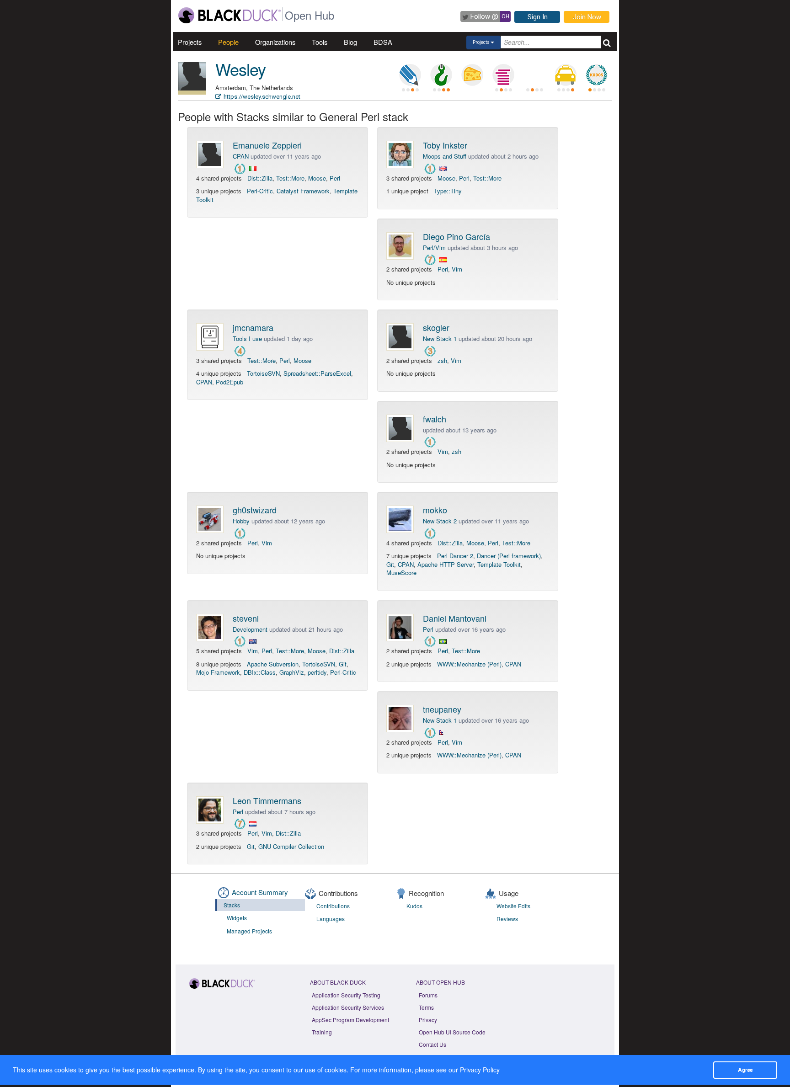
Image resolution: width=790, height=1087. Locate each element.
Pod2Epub (229, 382)
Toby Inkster (445, 145)
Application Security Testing (346, 995)
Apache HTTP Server (445, 564)
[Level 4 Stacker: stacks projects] (503, 75)
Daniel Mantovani (454, 618)
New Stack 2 (440, 521)
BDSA (383, 42)
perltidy (317, 672)
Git (390, 564)
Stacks (232, 905)
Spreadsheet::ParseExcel (317, 373)
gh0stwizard (255, 510)
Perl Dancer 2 (455, 555)
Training (322, 1032)
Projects (190, 42)
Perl (335, 178)
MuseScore (401, 572)
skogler (436, 327)
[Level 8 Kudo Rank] (597, 75)
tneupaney (442, 709)
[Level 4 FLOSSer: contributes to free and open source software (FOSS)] (534, 75)
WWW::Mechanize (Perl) (469, 664)
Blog (350, 42)
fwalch (434, 419)
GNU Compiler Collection (291, 846)
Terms (426, 1007)
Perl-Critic (260, 190)
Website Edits (513, 906)
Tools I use (247, 338)
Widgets (237, 918)
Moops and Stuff (444, 156)
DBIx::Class (260, 672)
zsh (442, 360)
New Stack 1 (440, 338)
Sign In (538, 17)
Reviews (507, 918)
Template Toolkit (499, 564)
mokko (435, 510)
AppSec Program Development (350, 1019)
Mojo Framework (218, 672)
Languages (330, 918)
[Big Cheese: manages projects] (472, 75)
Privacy (428, 1019)
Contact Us (432, 1044)
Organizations (275, 42)
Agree (745, 1069)
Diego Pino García (456, 236)
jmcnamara (253, 327)
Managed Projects (249, 931)
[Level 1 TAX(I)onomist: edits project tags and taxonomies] (565, 75)
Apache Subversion (273, 664)
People (228, 42)
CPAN (241, 156)
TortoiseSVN (263, 373)
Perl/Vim (434, 247)
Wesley (240, 68)
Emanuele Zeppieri (267, 145)
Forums (428, 995)
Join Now (587, 17)
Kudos (414, 906)
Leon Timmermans (267, 800)
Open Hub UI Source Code (452, 1032)
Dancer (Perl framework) (509, 555)
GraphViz (291, 672)
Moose (317, 178)
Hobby (241, 521)
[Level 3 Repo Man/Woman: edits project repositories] (441, 75)
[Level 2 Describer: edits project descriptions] (410, 75)
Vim (457, 269)
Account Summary (260, 892)
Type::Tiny (448, 190)
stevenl (246, 618)
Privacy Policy (480, 1069)
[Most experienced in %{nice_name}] (192, 93)
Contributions (333, 906)
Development (250, 629)
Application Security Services (348, 1007)
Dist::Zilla (259, 178)
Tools (319, 42)
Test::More (290, 178)
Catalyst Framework (303, 190)
